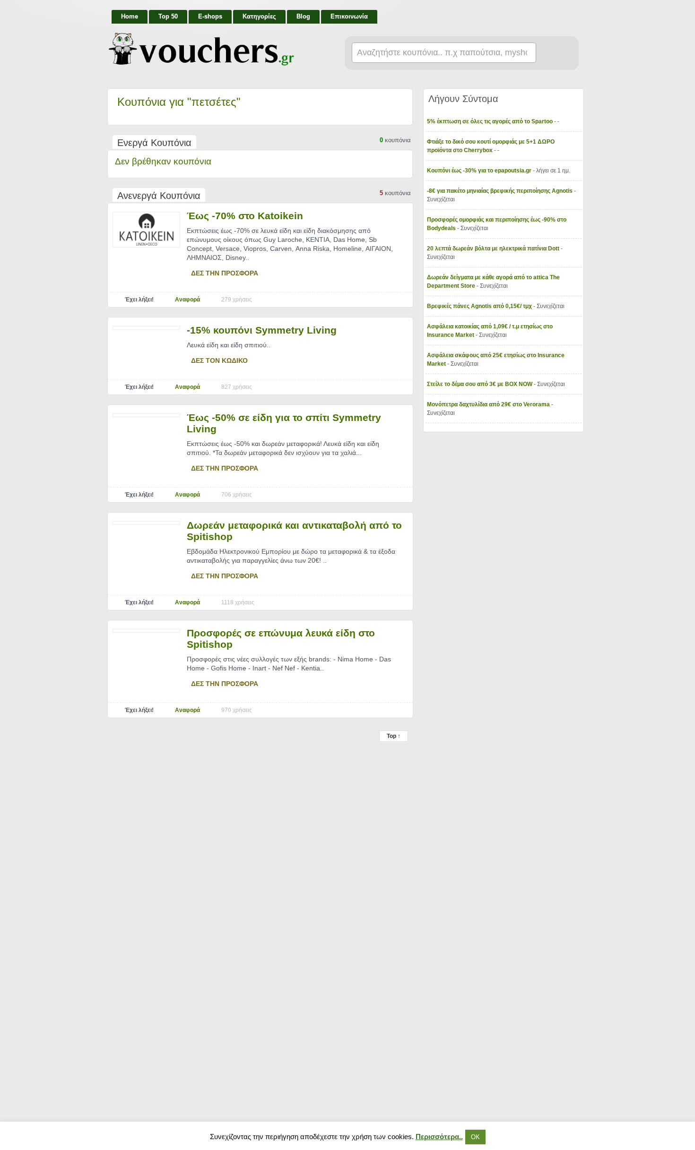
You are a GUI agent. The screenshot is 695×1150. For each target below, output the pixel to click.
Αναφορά (187, 299)
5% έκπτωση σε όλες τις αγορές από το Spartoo (490, 121)
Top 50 (168, 16)
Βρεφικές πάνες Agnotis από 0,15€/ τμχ (480, 306)
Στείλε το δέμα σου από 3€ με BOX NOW (480, 384)
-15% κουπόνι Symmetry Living (262, 330)
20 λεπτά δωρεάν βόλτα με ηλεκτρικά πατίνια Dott (494, 248)
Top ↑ (393, 736)
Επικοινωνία (349, 16)
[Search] (553, 53)
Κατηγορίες (259, 16)
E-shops (210, 16)
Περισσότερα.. (439, 1137)
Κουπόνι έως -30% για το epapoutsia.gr (480, 170)
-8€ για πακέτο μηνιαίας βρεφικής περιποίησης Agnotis (500, 191)
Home (129, 16)
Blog (303, 16)
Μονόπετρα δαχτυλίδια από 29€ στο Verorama (489, 404)
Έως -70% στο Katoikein (245, 215)
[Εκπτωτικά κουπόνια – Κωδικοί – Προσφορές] (201, 49)
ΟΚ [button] (475, 1137)
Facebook (575, 12)
